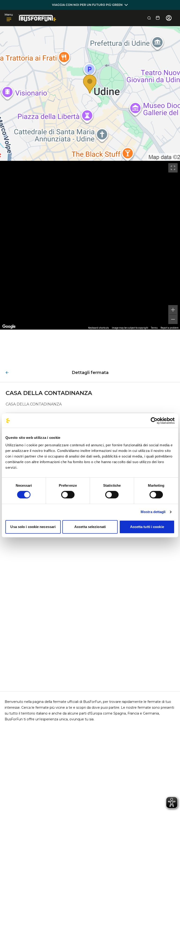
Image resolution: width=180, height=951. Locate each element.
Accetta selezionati (90, 527)
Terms (154, 328)
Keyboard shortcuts (98, 328)
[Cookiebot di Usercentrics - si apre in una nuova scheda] (154, 420)
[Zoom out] (173, 319)
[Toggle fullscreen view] (173, 168)
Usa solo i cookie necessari (33, 527)
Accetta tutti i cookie (147, 527)
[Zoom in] (173, 309)
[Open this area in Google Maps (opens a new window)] (9, 327)
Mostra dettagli (153, 512)
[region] (90, 245)
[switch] (68, 494)
